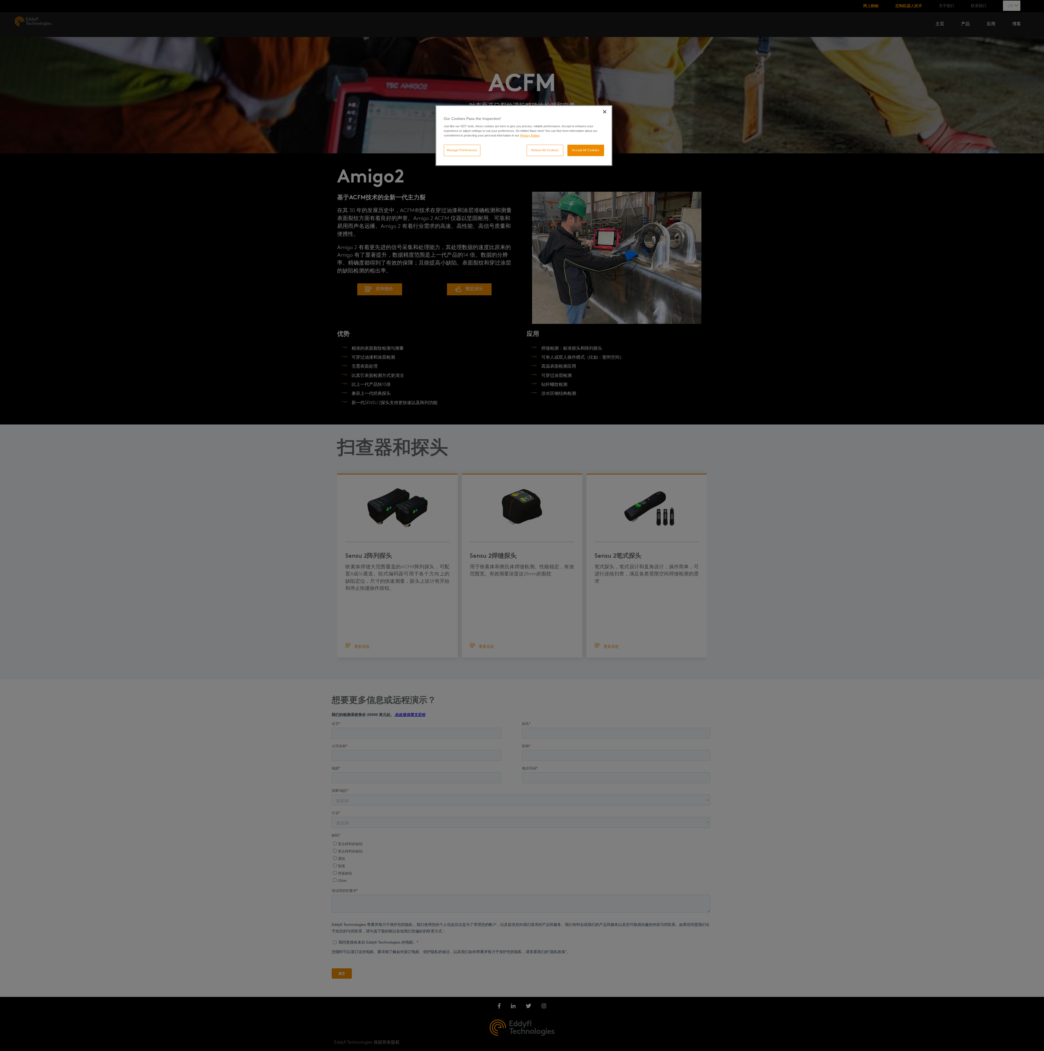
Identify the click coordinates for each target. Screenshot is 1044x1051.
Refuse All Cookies (545, 150)
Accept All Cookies (585, 150)
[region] (524, 135)
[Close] (605, 112)
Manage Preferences (462, 150)
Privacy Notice (529, 135)
